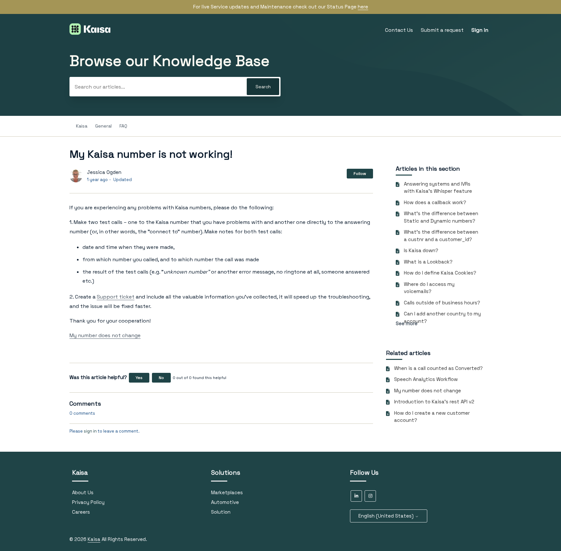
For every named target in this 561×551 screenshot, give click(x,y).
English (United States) (386, 516)
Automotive (225, 502)
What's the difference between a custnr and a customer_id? (441, 235)
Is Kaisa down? (421, 250)
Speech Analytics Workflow (426, 379)
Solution (221, 512)
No (161, 377)
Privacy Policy (88, 502)
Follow (360, 173)
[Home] (89, 33)
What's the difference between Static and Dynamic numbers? (441, 217)
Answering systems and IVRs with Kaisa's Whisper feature (438, 187)
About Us (83, 492)
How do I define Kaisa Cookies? (440, 273)
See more (407, 323)
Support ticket (115, 296)
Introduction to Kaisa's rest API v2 (434, 401)
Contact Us (399, 30)
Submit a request (442, 30)
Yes (139, 377)
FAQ (123, 126)
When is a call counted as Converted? (438, 368)
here (363, 7)
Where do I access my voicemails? (429, 288)
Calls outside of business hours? (442, 303)
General (103, 126)
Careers (81, 512)
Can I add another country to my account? (442, 317)
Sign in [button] (479, 30)
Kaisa (81, 126)
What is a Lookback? (428, 262)
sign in (90, 431)
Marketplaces (227, 492)
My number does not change (427, 390)
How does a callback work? (435, 202)
